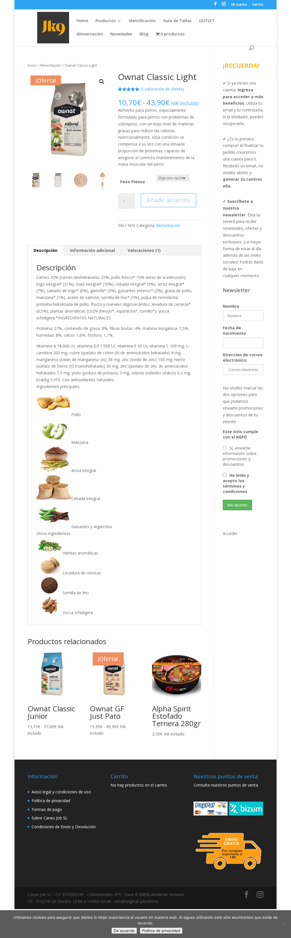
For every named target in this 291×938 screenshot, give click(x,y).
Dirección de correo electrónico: (243, 357)
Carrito (257, 5)
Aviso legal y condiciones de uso (61, 791)
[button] (102, 82)
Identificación (142, 21)
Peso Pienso (132, 181)
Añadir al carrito (168, 200)
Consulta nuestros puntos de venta (226, 785)
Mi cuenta (239, 5)
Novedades (121, 34)
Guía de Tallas (177, 21)
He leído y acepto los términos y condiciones (236, 483)
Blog (144, 34)
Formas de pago (47, 809)
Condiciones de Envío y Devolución (64, 826)
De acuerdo (124, 930)
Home (82, 21)
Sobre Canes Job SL (50, 818)
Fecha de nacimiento (234, 330)
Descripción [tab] (45, 250)
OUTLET (207, 21)
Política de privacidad (51, 800)
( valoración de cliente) (162, 89)
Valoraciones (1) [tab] (144, 250)
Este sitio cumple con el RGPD (240, 434)
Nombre (231, 306)
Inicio (32, 65)
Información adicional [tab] (92, 250)
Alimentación (89, 34)
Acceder (230, 533)
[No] (284, 924)
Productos (105, 21)
